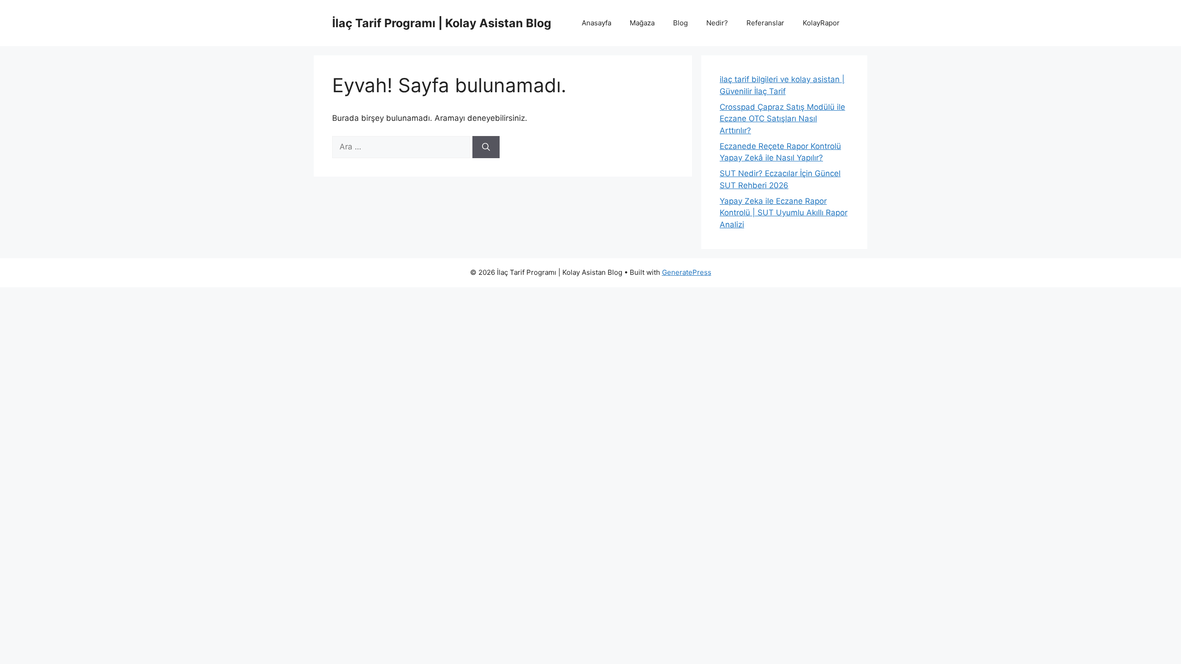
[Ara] (486, 147)
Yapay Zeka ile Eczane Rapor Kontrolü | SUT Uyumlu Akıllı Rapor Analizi (783, 212)
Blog (680, 22)
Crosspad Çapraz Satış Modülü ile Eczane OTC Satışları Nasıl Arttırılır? (782, 118)
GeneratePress (686, 272)
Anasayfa (596, 22)
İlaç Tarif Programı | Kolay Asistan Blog (441, 23)
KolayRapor (821, 22)
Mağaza (642, 22)
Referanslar (765, 22)
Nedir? (717, 22)
